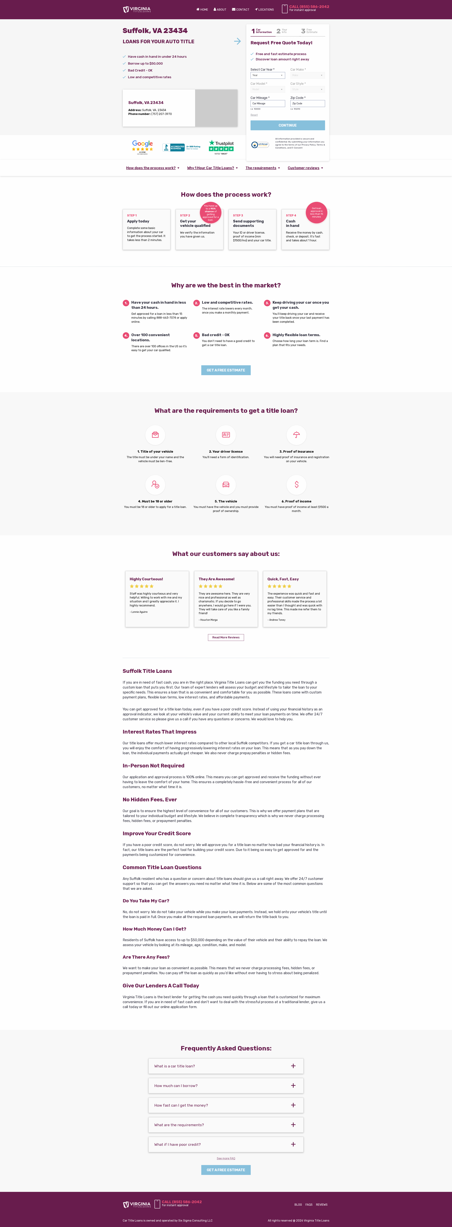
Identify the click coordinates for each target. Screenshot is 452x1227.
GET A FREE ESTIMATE (226, 370)
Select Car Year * (263, 70)
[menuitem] (202, 10)
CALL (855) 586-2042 (309, 7)
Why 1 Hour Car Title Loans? (210, 168)
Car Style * (298, 84)
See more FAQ (226, 1158)
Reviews (322, 1204)
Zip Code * (298, 103)
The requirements (261, 168)
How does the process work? (151, 168)
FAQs (309, 1204)
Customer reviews (303, 168)
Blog (298, 1204)
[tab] (226, 1066)
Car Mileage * (260, 103)
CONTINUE (288, 125)
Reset (254, 115)
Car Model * (259, 84)
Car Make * (298, 70)
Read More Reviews (226, 637)
